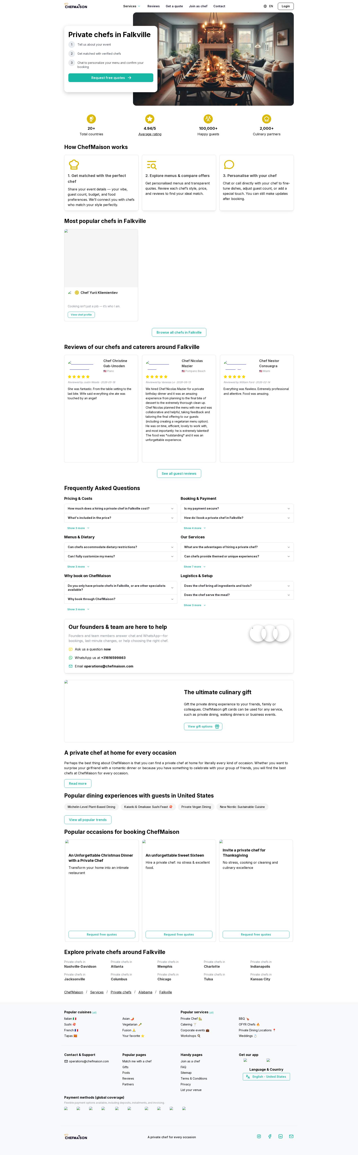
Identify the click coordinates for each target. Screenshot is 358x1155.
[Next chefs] (288, 275)
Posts (126, 1072)
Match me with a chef (136, 1061)
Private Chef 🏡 (191, 1018)
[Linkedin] (280, 1137)
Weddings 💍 (248, 1036)
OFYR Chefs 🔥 (249, 1024)
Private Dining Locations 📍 (257, 1030)
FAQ (183, 1067)
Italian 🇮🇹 (70, 1018)
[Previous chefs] (69, 275)
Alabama (145, 992)
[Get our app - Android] (278, 1061)
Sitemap (186, 1072)
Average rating (149, 134)
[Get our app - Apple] (253, 1061)
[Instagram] (258, 1137)
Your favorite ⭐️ (133, 1036)
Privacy (186, 1084)
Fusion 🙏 (129, 1030)
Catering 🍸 (189, 1024)
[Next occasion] (288, 890)
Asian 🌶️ (128, 1018)
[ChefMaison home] (75, 1138)
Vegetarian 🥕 (132, 1024)
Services (97, 992)
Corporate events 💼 (195, 1030)
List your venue (191, 1090)
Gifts (125, 1067)
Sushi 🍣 (70, 1024)
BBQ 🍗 (244, 1018)
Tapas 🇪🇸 (70, 1036)
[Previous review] (69, 408)
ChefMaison (73, 992)
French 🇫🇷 (71, 1030)
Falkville (165, 992)
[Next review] (288, 408)
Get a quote (174, 6)
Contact (219, 6)
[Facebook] (269, 1137)
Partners (128, 1084)
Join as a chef (190, 1061)
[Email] (291, 1137)
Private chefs (121, 992)
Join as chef (198, 6)
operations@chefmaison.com (89, 1061)
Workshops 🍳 (191, 1036)
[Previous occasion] (69, 890)
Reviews (154, 6)
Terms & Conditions (194, 1078)
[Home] (75, 6)
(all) (94, 1012)
